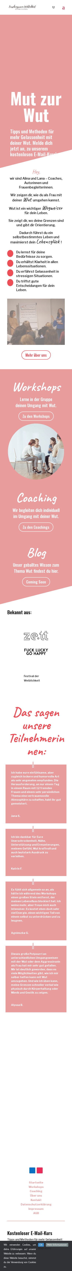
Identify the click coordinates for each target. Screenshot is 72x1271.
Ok (41, 1245)
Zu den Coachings (36, 527)
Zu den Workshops (36, 416)
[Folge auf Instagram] (40, 1170)
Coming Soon (36, 582)
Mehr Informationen (57, 1245)
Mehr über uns (36, 355)
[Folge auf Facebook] (32, 1170)
